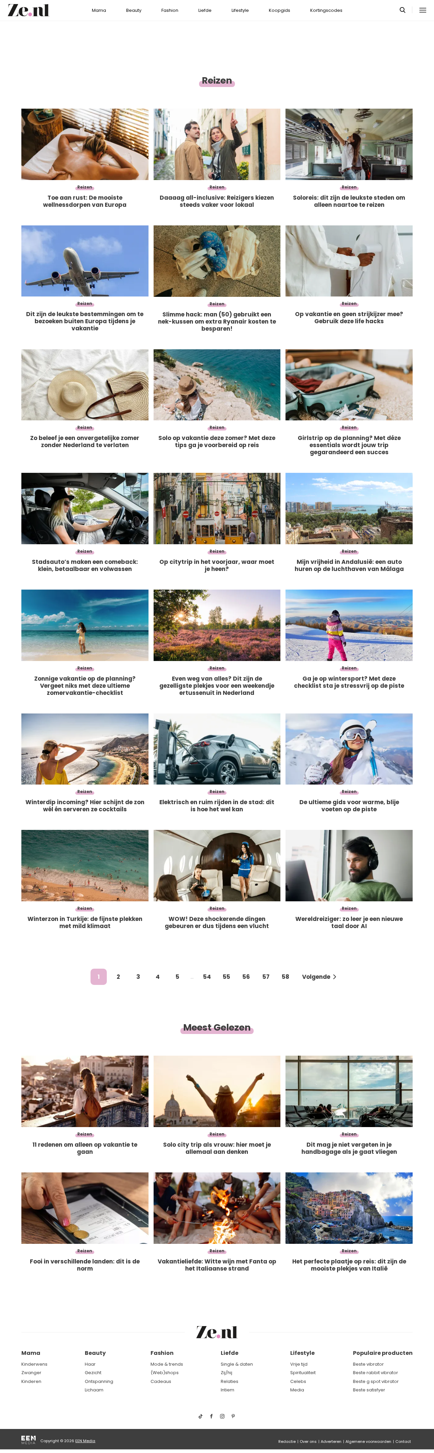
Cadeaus (161, 1381)
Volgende (316, 977)
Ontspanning (99, 1381)
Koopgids (279, 10)
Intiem (227, 1390)
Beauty (133, 10)
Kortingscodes (326, 10)
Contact (403, 1441)
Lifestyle (240, 10)
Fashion (169, 10)
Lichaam (94, 1390)
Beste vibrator (368, 1364)
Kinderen (31, 1381)
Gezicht (93, 1372)
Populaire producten (383, 1353)
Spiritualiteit (303, 1372)
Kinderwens (34, 1364)
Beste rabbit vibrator (375, 1372)
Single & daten (237, 1364)
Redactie (287, 1441)
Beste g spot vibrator (376, 1381)
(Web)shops (165, 1372)
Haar (90, 1364)
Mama (99, 10)
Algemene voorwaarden (368, 1441)
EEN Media (85, 1441)
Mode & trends (167, 1364)
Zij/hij (226, 1372)
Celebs (298, 1381)
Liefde (205, 10)
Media (297, 1390)
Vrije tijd (299, 1364)
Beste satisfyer (369, 1390)
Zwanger (31, 1372)
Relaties (229, 1381)
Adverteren (331, 1441)
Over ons (308, 1441)
